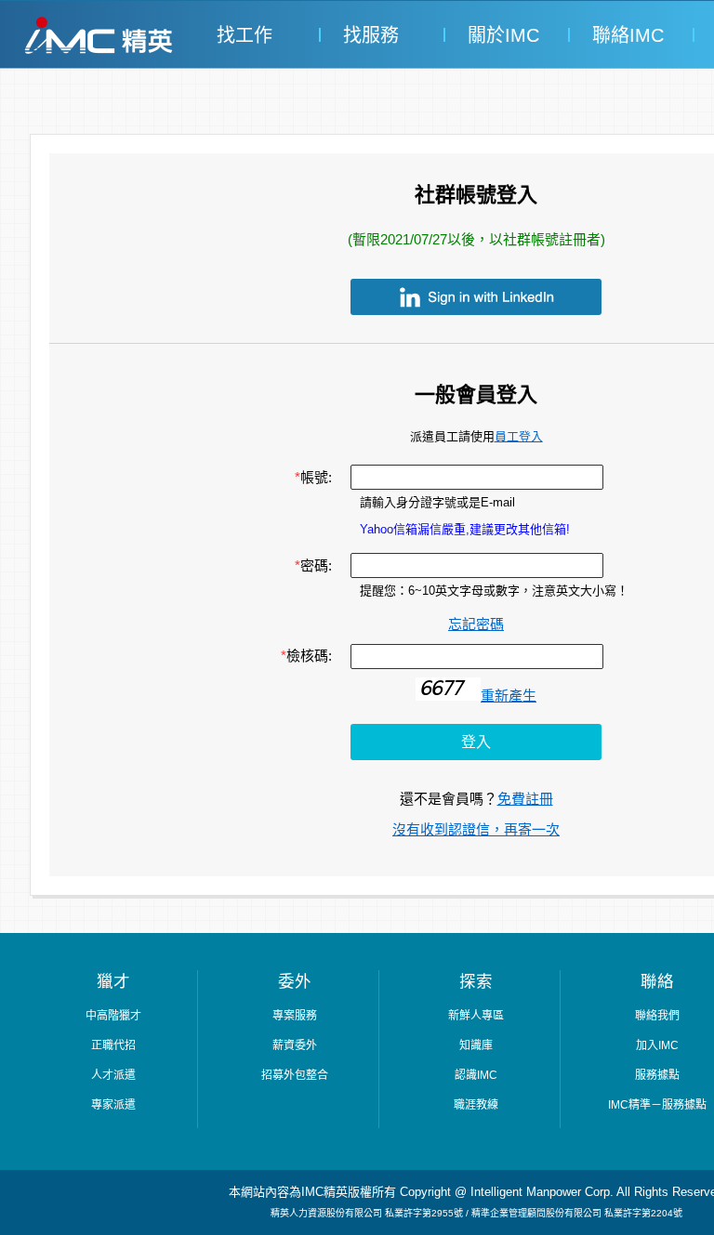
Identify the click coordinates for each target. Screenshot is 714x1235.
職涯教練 (476, 1104)
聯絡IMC (624, 35)
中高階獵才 (113, 1015)
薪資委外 (294, 1045)
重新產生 (508, 695)
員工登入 (519, 436)
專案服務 (294, 1015)
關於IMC (500, 35)
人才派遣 (113, 1075)
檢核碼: (306, 655)
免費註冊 (525, 799)
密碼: (313, 565)
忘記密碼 (476, 624)
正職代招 (113, 1045)
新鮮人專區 (476, 1015)
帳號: (313, 477)
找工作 (244, 35)
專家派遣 (113, 1104)
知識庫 (476, 1045)
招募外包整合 (294, 1075)
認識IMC (476, 1075)
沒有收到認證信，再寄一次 (476, 829)
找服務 (371, 35)
